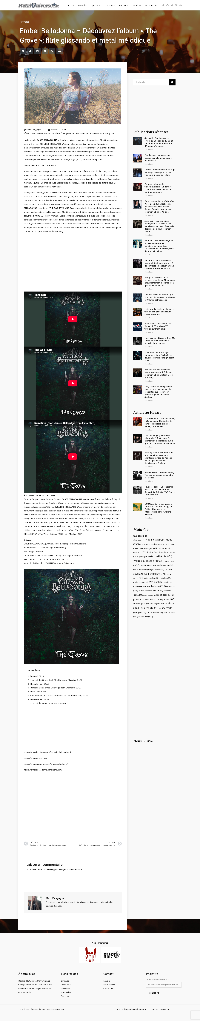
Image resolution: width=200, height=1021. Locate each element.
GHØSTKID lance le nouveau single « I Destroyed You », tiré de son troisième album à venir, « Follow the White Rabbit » (159, 264)
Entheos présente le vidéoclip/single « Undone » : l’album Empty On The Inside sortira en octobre (158, 188)
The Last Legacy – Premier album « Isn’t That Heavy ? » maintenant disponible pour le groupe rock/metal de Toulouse (159, 439)
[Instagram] (176, 5)
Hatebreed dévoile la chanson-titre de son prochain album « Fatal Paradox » (159, 312)
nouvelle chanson (151, 590)
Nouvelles (82, 5)
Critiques (123, 5)
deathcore (146, 544)
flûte (57, 133)
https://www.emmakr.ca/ (35, 758)
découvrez (31, 133)
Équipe (106, 980)
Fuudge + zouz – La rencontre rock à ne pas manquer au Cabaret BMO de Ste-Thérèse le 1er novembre (159, 490)
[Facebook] (167, 5)
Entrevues (110, 5)
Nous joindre (151, 5)
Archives (65, 996)
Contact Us (108, 988)
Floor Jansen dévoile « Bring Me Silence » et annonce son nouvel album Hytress (159, 340)
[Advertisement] (73, 805)
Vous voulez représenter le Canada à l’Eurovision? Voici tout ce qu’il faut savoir (157, 326)
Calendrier (136, 5)
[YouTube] (180, 5)
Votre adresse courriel (157, 979)
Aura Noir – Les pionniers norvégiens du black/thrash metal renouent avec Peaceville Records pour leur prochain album (159, 226)
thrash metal (158, 612)
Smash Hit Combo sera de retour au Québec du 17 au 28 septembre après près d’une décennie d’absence (158, 142)
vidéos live (146, 616)
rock (162, 603)
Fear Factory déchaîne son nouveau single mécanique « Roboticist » (158, 158)
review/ (152, 603)
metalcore (158, 573)
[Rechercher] (172, 82)
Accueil (71, 5)
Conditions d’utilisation (159, 1009)
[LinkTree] (163, 5)
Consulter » (148, 150)
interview (145, 569)
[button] (23, 51)
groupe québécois (147, 560)
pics (137, 599)
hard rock (153, 565)
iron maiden (159, 569)
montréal (161, 581)
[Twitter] (172, 5)
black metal (155, 539)
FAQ (118, 1009)
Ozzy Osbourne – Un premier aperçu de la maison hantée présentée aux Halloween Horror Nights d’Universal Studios (158, 392)
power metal (152, 599)
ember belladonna (45, 133)
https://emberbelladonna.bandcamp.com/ (43, 769)
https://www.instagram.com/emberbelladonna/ (46, 763)
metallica (165, 578)
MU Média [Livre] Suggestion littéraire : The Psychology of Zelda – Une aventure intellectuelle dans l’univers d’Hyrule (158, 509)
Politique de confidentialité (134, 1009)
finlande (164, 552)
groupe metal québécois (155, 556)
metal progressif (143, 582)
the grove (109, 133)
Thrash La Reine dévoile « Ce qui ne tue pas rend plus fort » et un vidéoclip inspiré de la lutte (160, 172)
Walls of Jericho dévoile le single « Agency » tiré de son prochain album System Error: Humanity (158, 373)
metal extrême (151, 578)
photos (167, 594)
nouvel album (155, 586)
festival (152, 552)
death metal (161, 544)
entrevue (139, 552)
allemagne (140, 540)
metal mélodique (83, 133)
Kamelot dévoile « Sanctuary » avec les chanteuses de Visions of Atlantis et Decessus (159, 297)
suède (144, 612)
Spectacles (96, 5)
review (140, 603)
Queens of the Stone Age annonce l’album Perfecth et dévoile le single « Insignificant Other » (159, 356)
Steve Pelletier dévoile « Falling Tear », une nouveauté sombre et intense (159, 475)
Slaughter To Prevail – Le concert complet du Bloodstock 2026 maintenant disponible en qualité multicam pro (159, 281)
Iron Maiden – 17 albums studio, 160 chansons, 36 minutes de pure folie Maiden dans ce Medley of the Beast (159, 422)
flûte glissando (68, 133)
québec (168, 599)
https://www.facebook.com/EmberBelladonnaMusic (48, 752)
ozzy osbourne (151, 595)
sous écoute (98, 133)
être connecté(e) (46, 869)
